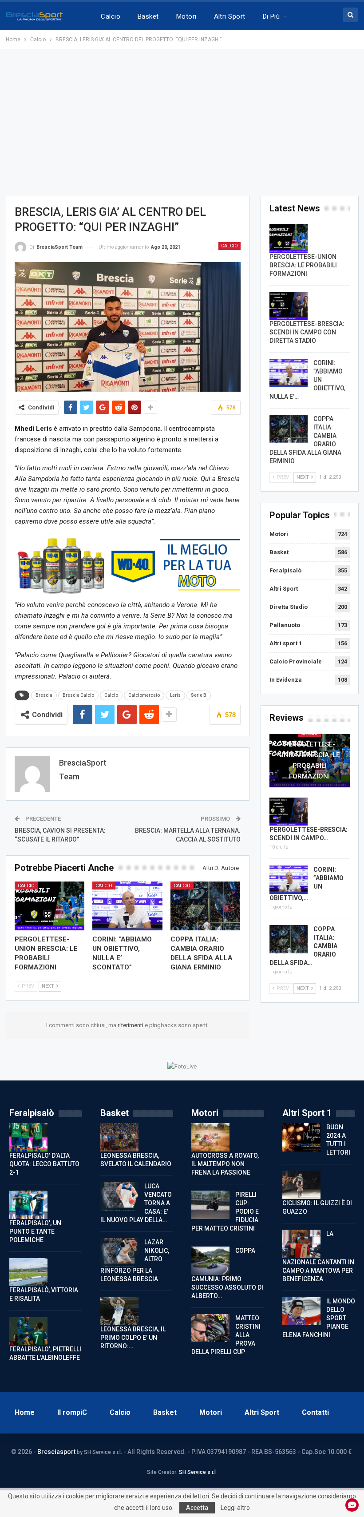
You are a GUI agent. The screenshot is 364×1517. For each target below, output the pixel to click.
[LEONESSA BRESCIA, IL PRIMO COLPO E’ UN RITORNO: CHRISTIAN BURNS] (119, 1311)
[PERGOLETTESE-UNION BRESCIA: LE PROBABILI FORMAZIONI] (50, 906)
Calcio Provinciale (295, 661)
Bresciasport (56, 1451)
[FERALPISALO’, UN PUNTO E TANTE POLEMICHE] (28, 1205)
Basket (148, 16)
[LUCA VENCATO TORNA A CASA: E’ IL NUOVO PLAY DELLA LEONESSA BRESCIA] (119, 1196)
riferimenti (131, 1025)
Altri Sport (229, 16)
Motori (186, 16)
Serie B (198, 695)
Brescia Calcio (78, 695)
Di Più (271, 16)
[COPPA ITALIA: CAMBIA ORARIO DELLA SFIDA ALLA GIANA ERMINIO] (205, 906)
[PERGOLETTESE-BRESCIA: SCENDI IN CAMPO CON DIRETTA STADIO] (288, 306)
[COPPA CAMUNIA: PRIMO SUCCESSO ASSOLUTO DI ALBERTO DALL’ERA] (210, 1261)
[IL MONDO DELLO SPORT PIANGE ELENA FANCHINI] (301, 1311)
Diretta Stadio (288, 607)
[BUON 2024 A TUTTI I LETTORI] (301, 1137)
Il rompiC (72, 1412)
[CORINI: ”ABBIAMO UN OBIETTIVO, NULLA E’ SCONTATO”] (127, 906)
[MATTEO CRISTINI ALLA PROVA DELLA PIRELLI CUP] (210, 1328)
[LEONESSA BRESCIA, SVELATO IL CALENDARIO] (119, 1137)
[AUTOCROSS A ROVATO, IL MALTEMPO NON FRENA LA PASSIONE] (210, 1137)
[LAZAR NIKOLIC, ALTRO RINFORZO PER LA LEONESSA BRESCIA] (119, 1252)
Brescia (44, 695)
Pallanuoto (284, 625)
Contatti (315, 1412)
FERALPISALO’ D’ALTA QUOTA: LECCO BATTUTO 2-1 (44, 1164)
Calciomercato (144, 695)
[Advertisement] (182, 122)
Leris (175, 695)
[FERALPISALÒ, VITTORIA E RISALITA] (28, 1272)
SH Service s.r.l (197, 1472)
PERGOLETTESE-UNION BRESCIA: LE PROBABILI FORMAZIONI (303, 265)
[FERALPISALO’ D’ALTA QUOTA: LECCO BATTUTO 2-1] (28, 1137)
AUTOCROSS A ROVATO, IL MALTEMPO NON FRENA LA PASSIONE (225, 1164)
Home (25, 1412)
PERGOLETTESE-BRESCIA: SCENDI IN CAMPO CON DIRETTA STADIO (306, 332)
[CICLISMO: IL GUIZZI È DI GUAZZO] (301, 1185)
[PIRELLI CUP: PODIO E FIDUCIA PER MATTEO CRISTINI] (210, 1205)
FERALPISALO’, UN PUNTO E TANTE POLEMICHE (35, 1231)
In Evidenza (285, 679)
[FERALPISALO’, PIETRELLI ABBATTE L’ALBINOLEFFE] (28, 1331)
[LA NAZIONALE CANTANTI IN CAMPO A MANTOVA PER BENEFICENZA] (301, 1244)
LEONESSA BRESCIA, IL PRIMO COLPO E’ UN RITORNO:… (133, 1338)
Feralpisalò (285, 570)
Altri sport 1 (285, 643)
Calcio (110, 16)
